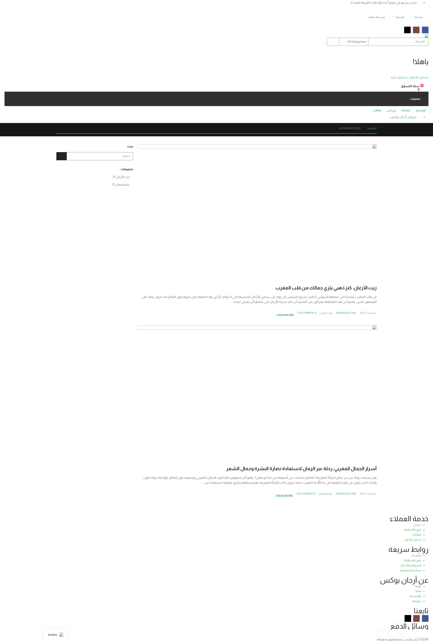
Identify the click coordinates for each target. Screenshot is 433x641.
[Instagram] (416, 30)
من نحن (391, 110)
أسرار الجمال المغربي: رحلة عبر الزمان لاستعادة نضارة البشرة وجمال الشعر (301, 468)
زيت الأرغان (325, 312)
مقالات (377, 110)
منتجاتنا (418, 17)
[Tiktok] (407, 30)
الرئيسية (421, 110)
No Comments (307, 312)
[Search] (333, 42)
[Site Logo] (417, 36)
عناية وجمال (325, 493)
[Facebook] (425, 30)
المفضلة (399, 17)
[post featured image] (257, 211)
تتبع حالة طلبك (376, 17)
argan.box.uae (345, 312)
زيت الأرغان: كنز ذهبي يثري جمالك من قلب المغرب (326, 287)
